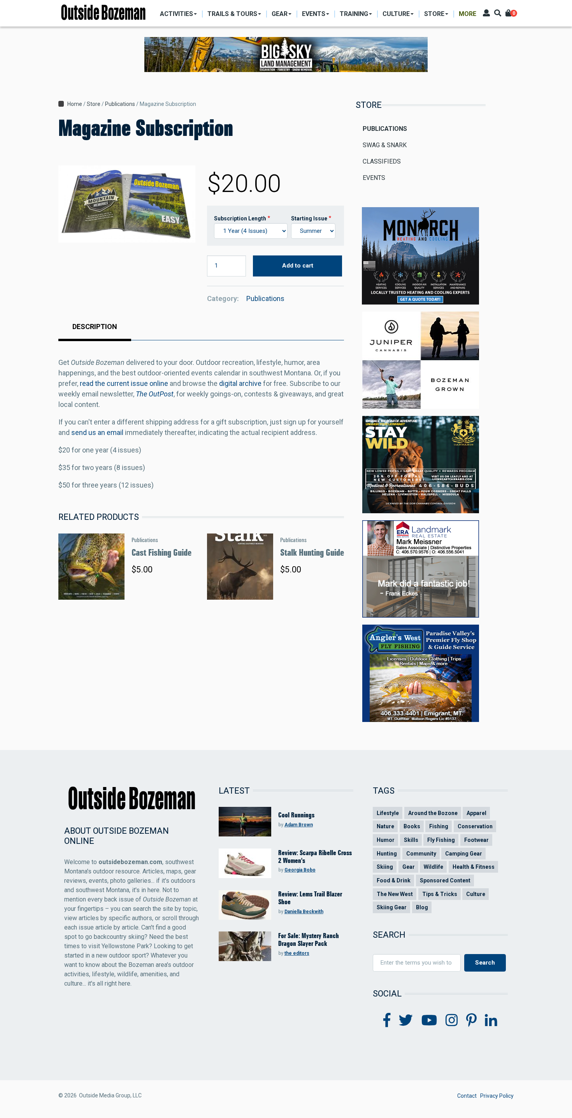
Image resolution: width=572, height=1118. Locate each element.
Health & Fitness (474, 867)
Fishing (438, 826)
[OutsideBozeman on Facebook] (387, 1020)
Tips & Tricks (439, 894)
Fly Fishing (441, 840)
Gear (408, 867)
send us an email (97, 432)
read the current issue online (124, 383)
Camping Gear (463, 853)
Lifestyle (388, 813)
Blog (422, 907)
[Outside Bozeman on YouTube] (429, 1020)
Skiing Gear (392, 907)
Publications (120, 104)
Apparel (476, 813)
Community (421, 853)
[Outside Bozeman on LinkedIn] (491, 1020)
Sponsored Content (445, 880)
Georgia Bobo (300, 870)
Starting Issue (309, 218)
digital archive (240, 383)
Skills (411, 840)
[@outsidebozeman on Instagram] (452, 1020)
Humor (386, 840)
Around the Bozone (433, 813)
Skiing (385, 867)
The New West (395, 894)
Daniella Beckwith (303, 911)
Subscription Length (240, 218)
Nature (385, 826)
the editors (296, 953)
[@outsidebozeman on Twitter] (406, 1020)
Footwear (476, 840)
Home (74, 104)
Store (93, 104)
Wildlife (433, 867)
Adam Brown (298, 824)
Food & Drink (394, 880)
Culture (475, 894)
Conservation (475, 826)
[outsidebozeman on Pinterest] (471, 1020)
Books (412, 826)
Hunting (387, 853)
